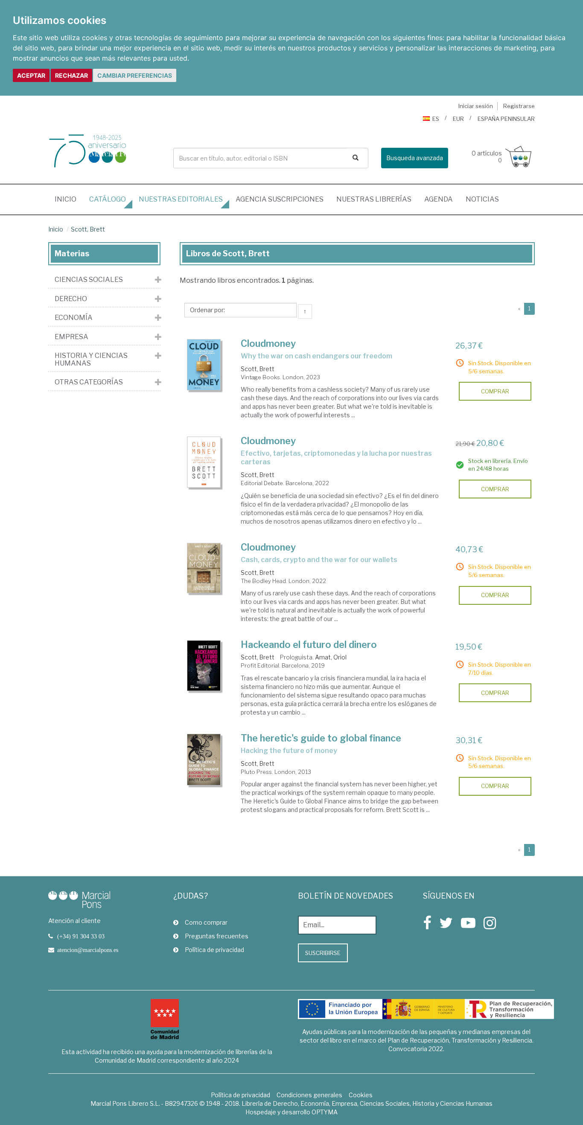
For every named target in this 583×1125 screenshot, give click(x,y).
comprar (495, 391)
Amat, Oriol (331, 657)
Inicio (69, 199)
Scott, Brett (88, 229)
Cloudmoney (268, 343)
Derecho (71, 299)
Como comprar (206, 922)
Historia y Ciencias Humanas (91, 359)
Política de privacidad (214, 949)
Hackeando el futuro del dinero (309, 644)
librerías (373, 199)
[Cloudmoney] (204, 365)
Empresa (71, 337)
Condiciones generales (309, 1095)
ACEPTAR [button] (31, 75)
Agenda (438, 199)
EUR (458, 118)
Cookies (361, 1095)
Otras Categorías (89, 382)
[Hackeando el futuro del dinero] (204, 665)
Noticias (482, 199)
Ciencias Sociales (89, 280)
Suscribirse (323, 952)
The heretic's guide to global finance (321, 738)
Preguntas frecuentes (216, 936)
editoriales (181, 199)
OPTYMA (325, 1112)
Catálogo (107, 199)
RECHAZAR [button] (71, 75)
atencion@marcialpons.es (87, 950)
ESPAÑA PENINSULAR (506, 118)
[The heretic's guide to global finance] (204, 759)
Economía (74, 318)
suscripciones (280, 199)
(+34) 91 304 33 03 (81, 936)
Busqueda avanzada (414, 157)
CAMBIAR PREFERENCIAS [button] (134, 75)
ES (435, 118)
